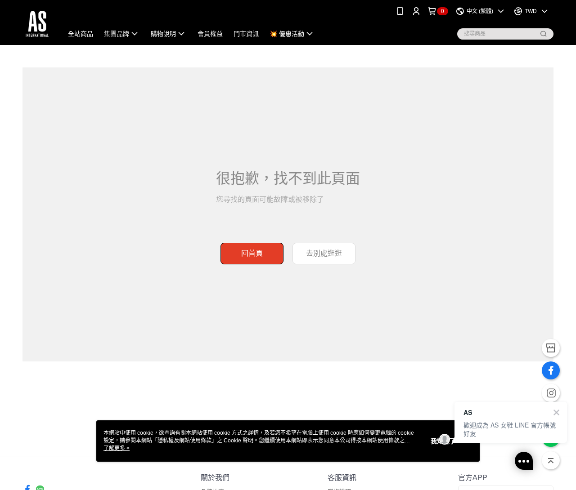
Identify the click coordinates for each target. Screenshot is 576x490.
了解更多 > (117, 448)
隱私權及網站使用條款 (185, 440)
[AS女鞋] (37, 23)
